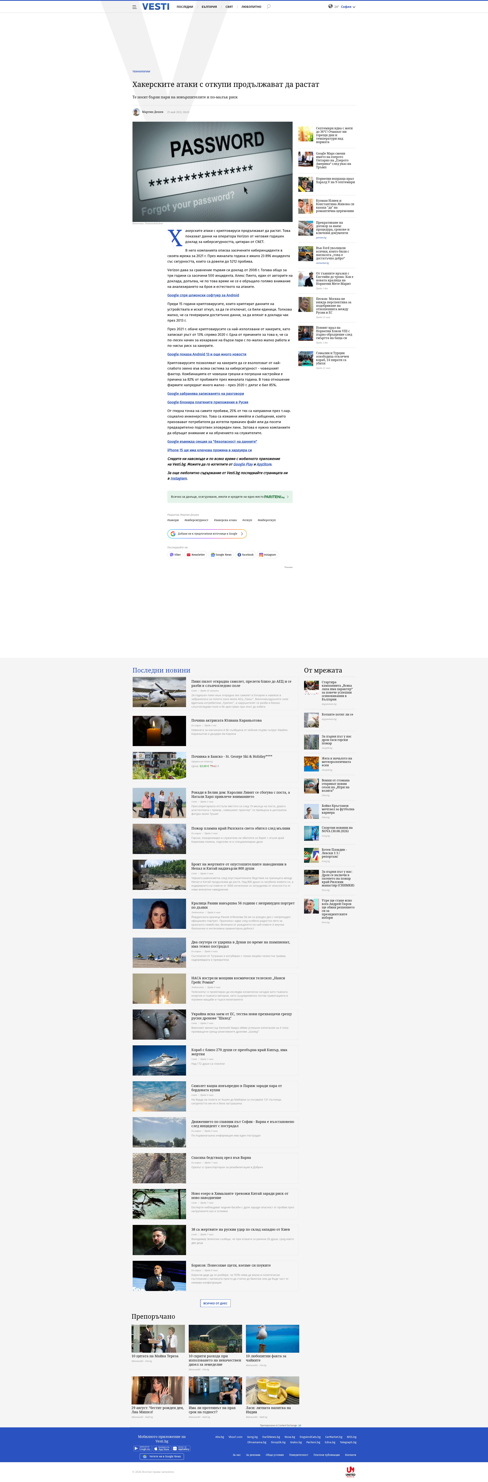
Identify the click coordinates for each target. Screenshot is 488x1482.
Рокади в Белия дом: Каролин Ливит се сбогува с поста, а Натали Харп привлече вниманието (240, 794)
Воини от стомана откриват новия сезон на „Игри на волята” (336, 785)
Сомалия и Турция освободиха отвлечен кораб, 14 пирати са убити (332, 358)
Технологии (141, 71)
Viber (177, 554)
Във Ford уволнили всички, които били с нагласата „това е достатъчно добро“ (332, 253)
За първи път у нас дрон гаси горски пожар (337, 739)
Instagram (178, 478)
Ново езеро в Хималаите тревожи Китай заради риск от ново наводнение (239, 1195)
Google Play (243, 464)
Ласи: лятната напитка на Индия (268, 1410)
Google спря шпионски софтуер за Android (203, 295)
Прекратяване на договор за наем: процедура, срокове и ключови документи (332, 227)
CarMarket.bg (333, 1437)
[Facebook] (356, 1459)
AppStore (264, 464)
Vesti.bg (155, 6)
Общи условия (275, 1455)
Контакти (350, 1455)
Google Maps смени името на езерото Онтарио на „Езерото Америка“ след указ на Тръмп (333, 160)
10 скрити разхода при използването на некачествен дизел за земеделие (215, 1360)
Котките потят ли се (337, 714)
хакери (174, 520)
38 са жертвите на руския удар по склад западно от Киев (240, 1229)
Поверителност (298, 1455)
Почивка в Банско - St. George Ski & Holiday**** (231, 756)
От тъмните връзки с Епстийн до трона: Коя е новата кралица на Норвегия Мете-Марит (334, 278)
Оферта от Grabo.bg (202, 761)
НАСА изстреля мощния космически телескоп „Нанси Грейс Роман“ (238, 980)
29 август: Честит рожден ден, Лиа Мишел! (158, 1410)
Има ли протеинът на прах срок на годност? (212, 1410)
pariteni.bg (321, 237)
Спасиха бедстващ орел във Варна (221, 1157)
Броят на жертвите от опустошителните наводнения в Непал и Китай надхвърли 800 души (239, 866)
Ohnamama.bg (256, 1442)
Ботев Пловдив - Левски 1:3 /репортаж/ (334, 853)
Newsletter (198, 554)
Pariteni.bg (313, 1442)
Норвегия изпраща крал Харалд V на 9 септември (335, 180)
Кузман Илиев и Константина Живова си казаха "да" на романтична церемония (335, 205)
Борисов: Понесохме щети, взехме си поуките (231, 1265)
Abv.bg (219, 1437)
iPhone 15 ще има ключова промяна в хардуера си (209, 450)
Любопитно (251, 7)
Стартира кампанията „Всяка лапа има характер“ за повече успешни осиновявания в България (337, 690)
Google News (224, 554)
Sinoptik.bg (278, 1442)
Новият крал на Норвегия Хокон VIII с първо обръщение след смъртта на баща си (334, 332)
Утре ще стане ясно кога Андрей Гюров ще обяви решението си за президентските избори (338, 909)
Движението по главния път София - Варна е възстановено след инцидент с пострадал (242, 1123)
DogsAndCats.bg (310, 1437)
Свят (229, 7)
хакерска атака (226, 520)
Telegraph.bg (348, 1442)
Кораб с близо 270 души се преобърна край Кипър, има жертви (239, 1051)
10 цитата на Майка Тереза (155, 1356)
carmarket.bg (322, 262)
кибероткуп (267, 520)
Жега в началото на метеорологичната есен (337, 761)
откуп (248, 520)
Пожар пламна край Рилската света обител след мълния (240, 828)
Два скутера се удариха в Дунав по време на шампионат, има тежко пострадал (240, 944)
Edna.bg (330, 1442)
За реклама (253, 1455)
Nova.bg (290, 1437)
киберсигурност (197, 520)
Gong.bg (252, 1437)
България (209, 7)
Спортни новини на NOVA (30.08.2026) (337, 829)
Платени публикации (327, 1455)
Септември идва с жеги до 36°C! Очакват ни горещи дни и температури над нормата (334, 135)
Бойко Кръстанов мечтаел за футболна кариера (338, 809)
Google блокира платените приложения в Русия (207, 402)
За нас (237, 1455)
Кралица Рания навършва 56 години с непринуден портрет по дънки (243, 905)
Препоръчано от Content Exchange (278, 1425)
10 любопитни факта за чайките (266, 1358)
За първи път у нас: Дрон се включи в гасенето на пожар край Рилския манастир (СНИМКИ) (338, 878)
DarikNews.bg (271, 1437)
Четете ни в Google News (165, 1456)
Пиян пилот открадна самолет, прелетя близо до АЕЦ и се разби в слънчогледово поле (241, 683)
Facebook (248, 554)
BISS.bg (351, 1437)
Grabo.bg (296, 1442)
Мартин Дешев (152, 112)
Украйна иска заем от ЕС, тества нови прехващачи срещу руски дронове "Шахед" (241, 1016)
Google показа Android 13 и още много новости (206, 354)
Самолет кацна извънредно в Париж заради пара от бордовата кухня (236, 1087)
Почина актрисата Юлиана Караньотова (226, 720)
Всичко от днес (215, 1303)
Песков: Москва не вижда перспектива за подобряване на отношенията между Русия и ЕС (333, 306)
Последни (185, 7)
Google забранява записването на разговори (205, 393)
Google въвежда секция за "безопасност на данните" (212, 441)
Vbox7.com (235, 1437)
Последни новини (161, 670)
